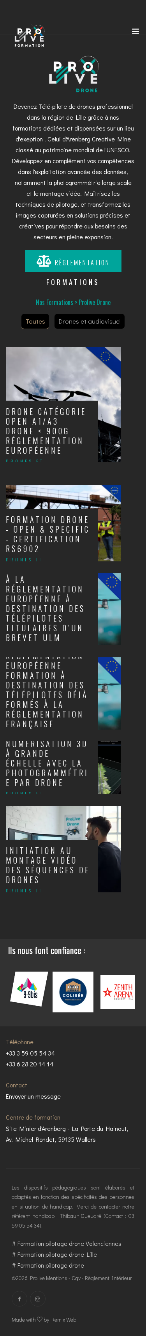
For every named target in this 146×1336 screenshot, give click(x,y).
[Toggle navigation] (135, 33)
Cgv (76, 1278)
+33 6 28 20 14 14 (29, 1064)
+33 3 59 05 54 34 (30, 1053)
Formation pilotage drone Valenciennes (69, 1243)
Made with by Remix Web (44, 1319)
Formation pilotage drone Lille (57, 1254)
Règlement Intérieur (108, 1278)
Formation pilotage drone (51, 1265)
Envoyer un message (33, 1096)
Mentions (56, 1278)
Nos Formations (54, 302)
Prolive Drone (95, 302)
